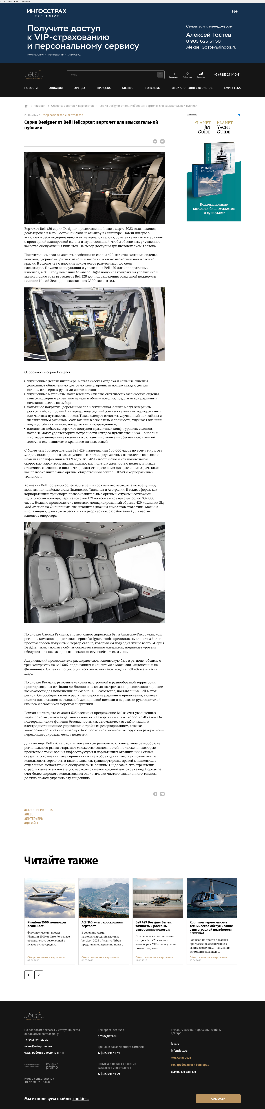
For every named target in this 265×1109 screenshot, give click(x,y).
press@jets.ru (107, 1036)
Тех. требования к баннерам (190, 1064)
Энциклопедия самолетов (192, 88)
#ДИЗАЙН (31, 823)
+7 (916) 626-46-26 (36, 1040)
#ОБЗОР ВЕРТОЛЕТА (38, 810)
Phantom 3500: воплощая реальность (46, 924)
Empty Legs (232, 88)
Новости (31, 88)
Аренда (79, 88)
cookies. (80, 1098)
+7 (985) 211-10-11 (227, 75)
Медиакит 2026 (181, 1057)
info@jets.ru (179, 1050)
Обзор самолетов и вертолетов (62, 115)
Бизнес (127, 88)
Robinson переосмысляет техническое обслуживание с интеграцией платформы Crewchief (211, 928)
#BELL (28, 814)
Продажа (104, 88)
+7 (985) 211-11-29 (109, 1074)
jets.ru (175, 1043)
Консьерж (152, 88)
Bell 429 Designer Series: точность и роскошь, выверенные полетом (154, 926)
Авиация (56, 88)
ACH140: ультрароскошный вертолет (102, 924)
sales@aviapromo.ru (38, 1046)
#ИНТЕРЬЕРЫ (34, 819)
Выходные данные (183, 1071)
